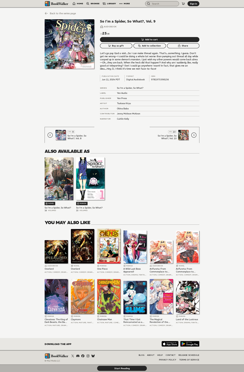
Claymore (76, 319)
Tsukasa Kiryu (124, 103)
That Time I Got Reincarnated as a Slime (132, 321)
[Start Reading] (69, 44)
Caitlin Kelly (123, 118)
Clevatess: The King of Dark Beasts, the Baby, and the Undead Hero (56, 321)
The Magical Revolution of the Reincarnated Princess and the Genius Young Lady (161, 321)
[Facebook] (83, 356)
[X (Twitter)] (72, 356)
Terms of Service (189, 360)
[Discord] (77, 356)
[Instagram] (88, 356)
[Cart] (183, 4)
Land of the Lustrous (187, 319)
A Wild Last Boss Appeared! (132, 270)
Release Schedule (188, 355)
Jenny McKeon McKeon (128, 113)
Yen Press (122, 98)
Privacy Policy (167, 360)
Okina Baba (123, 108)
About (150, 355)
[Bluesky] (93, 356)
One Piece (102, 268)
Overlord (49, 268)
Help (160, 355)
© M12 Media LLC (52, 361)
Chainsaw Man (104, 319)
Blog (141, 355)
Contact (171, 355)
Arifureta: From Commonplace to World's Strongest (159, 270)
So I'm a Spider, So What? (130, 88)
